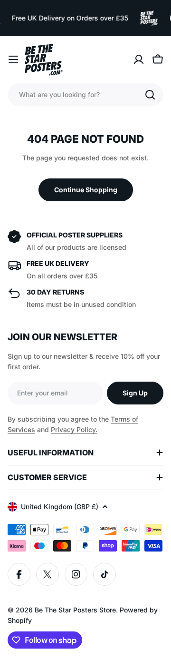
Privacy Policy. (74, 429)
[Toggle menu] (13, 59)
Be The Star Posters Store (75, 610)
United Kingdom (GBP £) (59, 506)
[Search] (150, 94)
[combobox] (85, 94)
